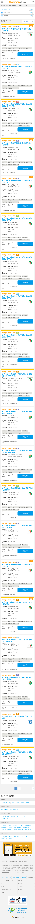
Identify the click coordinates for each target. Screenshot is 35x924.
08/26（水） (25, 836)
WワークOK (28, 829)
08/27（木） (4, 838)
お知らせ (20, 883)
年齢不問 (3, 829)
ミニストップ (4, 818)
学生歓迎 (9, 829)
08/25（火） (17, 836)
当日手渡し (4, 825)
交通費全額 (28, 825)
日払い (10, 825)
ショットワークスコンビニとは (7, 880)
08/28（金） (12, 838)
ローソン (23, 816)
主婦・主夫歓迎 (17, 827)
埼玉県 (8, 802)
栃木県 (22, 802)
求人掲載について (4, 892)
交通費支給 (4, 827)
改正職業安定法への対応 (5, 889)
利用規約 (2, 886)
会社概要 (20, 889)
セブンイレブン (5, 816)
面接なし (15, 825)
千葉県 (13, 802)
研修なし (21, 825)
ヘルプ (2, 883)
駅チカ (10, 827)
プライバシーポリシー (22, 886)
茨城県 (17, 802)
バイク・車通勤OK (18, 829)
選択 (31, 12)
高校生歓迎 (26, 827)
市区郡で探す (4, 809)
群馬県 (27, 802)
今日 (2, 836)
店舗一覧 (20, 880)
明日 (6, 836)
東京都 (3, 802)
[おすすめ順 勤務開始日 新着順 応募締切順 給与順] (28, 21)
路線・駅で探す (14, 809)
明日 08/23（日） (28, 870)
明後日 (10, 836)
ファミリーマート (15, 816)
